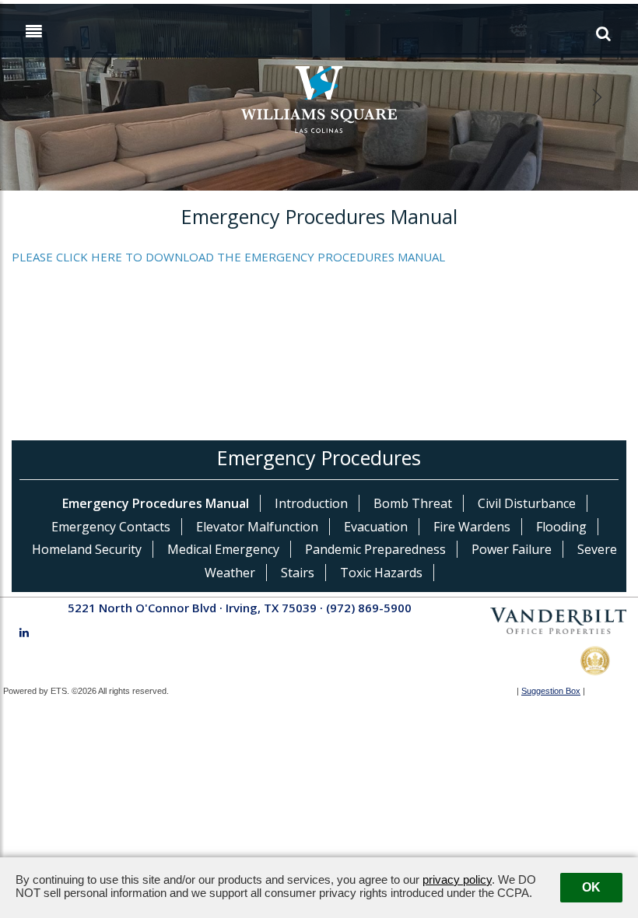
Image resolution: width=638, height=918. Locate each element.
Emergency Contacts (110, 526)
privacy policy (457, 879)
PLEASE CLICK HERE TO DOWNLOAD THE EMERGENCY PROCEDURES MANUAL (228, 257)
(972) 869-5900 (369, 607)
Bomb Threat (412, 503)
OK (591, 887)
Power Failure (511, 549)
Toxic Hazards (381, 572)
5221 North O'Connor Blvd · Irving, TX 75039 (192, 607)
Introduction (311, 503)
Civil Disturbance (527, 503)
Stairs (297, 572)
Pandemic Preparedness (375, 549)
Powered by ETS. (36, 691)
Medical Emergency (223, 549)
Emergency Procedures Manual (155, 503)
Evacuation (376, 526)
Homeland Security (87, 549)
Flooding (561, 526)
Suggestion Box (550, 691)
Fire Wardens (471, 526)
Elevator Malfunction (257, 526)
